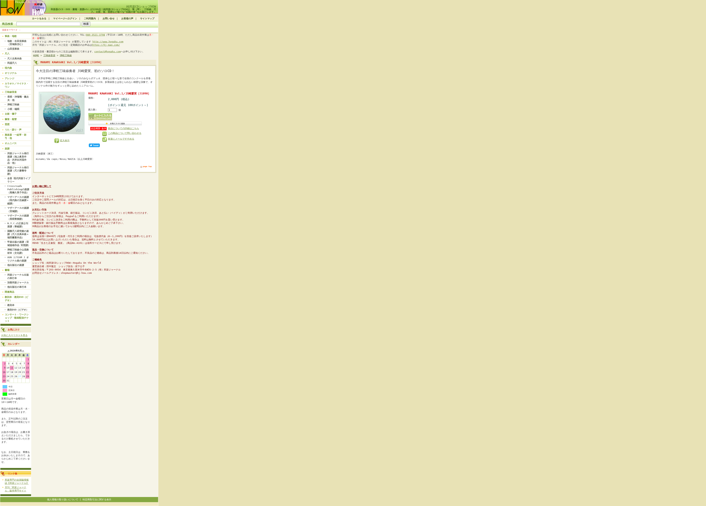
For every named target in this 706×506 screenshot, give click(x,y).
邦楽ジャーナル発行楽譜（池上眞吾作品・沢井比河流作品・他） (18, 158)
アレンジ (9, 78)
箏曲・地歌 (11, 36)
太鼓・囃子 (11, 113)
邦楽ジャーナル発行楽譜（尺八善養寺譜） (18, 170)
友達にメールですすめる (121, 138)
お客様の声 (127, 18)
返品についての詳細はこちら (123, 128)
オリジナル (11, 73)
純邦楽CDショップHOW (141, 6)
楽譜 (7, 148)
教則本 (11, 305)
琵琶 (7, 124)
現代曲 (8, 68)
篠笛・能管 (11, 119)
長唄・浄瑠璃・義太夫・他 (18, 98)
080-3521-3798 (95, 34)
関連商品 (9, 291)
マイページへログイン (65, 18)
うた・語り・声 (13, 129)
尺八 (7, 53)
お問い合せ (109, 18)
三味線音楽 (11, 92)
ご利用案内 (90, 18)
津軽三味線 (13, 104)
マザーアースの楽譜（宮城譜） (18, 209)
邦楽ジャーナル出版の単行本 (18, 276)
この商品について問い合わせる (124, 133)
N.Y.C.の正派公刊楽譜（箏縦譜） (17, 225)
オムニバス (11, 143)
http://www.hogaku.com (107, 41)
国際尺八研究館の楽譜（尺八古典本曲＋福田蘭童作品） (18, 234)
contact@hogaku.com (107, 51)
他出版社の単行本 (16, 287)
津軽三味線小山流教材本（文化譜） (18, 251)
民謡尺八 (12, 63)
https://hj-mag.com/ (106, 45)
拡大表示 (64, 140)
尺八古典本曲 (14, 58)
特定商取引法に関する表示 (97, 499)
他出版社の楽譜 (15, 265)
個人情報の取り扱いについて (62, 499)
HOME (36, 55)
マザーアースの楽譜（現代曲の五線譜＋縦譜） (18, 200)
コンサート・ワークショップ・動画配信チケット (17, 317)
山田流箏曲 (13, 48)
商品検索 (7, 23)
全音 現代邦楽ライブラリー (18, 180)
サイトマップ (147, 18)
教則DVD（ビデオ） (17, 309)
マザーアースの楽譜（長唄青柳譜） (18, 217)
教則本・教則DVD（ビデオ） (16, 299)
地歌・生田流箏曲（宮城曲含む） (16, 43)
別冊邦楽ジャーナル (18, 282)
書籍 (7, 270)
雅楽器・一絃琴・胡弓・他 (15, 136)
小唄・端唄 (13, 109)
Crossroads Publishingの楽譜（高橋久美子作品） (18, 189)
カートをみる (39, 18)
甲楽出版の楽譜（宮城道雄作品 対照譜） (18, 243)
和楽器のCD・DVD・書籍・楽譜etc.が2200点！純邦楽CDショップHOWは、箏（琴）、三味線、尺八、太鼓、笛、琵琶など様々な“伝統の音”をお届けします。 (103, 10)
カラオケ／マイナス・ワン (17, 85)
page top (147, 166)
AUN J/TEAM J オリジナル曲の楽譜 (18, 259)
